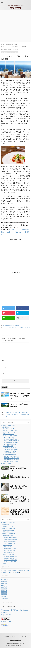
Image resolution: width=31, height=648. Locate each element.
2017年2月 (4, 595)
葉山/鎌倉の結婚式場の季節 (11, 459)
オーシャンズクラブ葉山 (8, 328)
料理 (22, 328)
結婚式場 (26, 328)
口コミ (16, 328)
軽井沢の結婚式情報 (8, 437)
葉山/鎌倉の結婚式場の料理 (11, 458)
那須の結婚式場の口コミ (11, 447)
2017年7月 (4, 589)
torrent (17, 572)
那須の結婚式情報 (8, 446)
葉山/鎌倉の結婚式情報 (9, 454)
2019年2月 (4, 583)
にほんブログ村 (6, 615)
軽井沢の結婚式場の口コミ (11, 439)
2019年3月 (4, 581)
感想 (20, 328)
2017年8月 (4, 587)
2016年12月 (4, 599)
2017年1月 (4, 597)
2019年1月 (4, 585)
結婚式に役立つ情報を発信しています (15, 643)
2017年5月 (4, 593)
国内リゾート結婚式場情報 (9, 435)
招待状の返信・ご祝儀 (9, 432)
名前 (3, 360)
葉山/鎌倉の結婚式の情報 (11, 461)
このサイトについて (7, 463)
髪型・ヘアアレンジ (8, 434)
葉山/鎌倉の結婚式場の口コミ (12, 456)
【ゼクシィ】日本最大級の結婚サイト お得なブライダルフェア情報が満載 (15, 232)
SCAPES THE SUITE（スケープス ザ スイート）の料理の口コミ (20, 396)
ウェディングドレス (8, 429)
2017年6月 (4, 591)
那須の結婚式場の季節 (10, 451)
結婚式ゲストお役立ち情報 (9, 430)
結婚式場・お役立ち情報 (8, 425)
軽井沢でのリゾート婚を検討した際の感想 (17, 412)
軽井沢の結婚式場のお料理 (11, 441)
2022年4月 (4, 579)
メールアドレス (6, 367)
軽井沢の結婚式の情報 (10, 444)
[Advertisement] (15, 26)
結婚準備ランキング (7, 621)
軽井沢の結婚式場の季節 (11, 442)
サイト (3, 373)
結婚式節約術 (6, 427)
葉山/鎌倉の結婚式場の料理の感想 (11, 325)
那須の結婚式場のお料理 (11, 449)
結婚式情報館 (15, 8)
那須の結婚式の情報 (9, 453)
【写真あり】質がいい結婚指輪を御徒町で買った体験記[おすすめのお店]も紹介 (19, 512)
